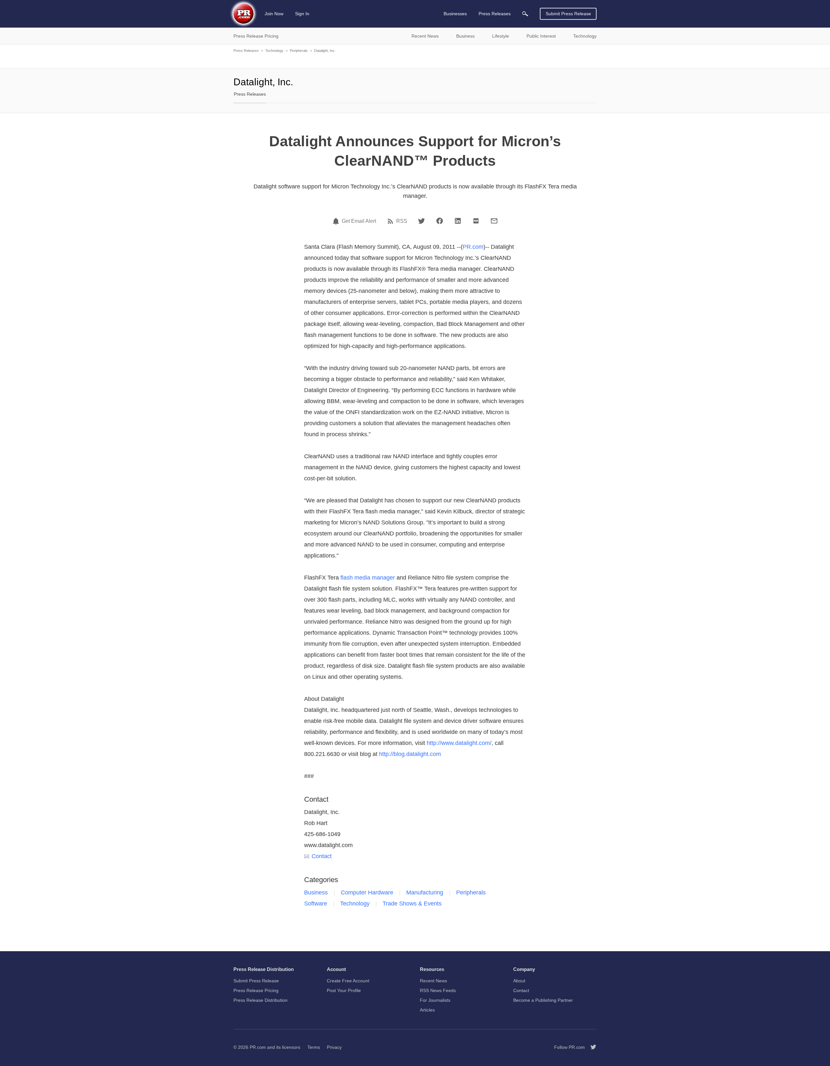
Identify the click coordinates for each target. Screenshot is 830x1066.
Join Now (274, 13)
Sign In (302, 13)
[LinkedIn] (458, 221)
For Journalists (435, 1000)
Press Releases (246, 51)
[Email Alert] (337, 221)
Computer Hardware (367, 892)
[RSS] (391, 221)
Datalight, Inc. (325, 51)
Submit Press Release (568, 13)
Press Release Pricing (256, 990)
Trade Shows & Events (412, 903)
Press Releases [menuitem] (495, 13)
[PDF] (476, 221)
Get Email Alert (359, 221)
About (519, 980)
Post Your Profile (344, 990)
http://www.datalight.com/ (459, 743)
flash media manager (367, 577)
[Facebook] (440, 221)
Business (316, 892)
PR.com (473, 247)
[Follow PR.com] (591, 1047)
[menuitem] (525, 14)
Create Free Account (348, 980)
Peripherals (299, 51)
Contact (322, 856)
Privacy (334, 1047)
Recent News (433, 980)
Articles (427, 1009)
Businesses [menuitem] (455, 13)
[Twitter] (421, 221)
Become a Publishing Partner (543, 1000)
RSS (401, 221)
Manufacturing (424, 892)
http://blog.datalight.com (410, 754)
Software (315, 903)
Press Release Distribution (260, 1000)
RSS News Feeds (438, 990)
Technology (274, 51)
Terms (313, 1047)
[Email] (494, 221)
